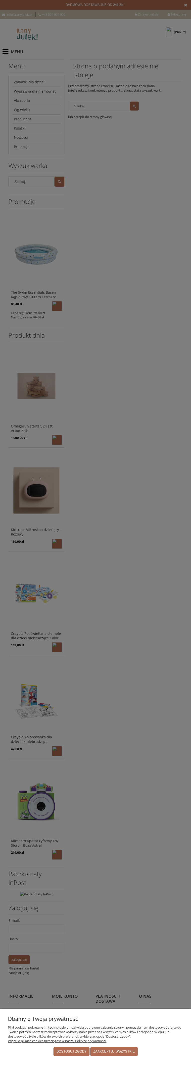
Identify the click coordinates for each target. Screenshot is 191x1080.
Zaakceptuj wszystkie (114, 1051)
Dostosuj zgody (71, 1051)
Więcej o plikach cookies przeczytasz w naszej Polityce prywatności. (57, 1041)
